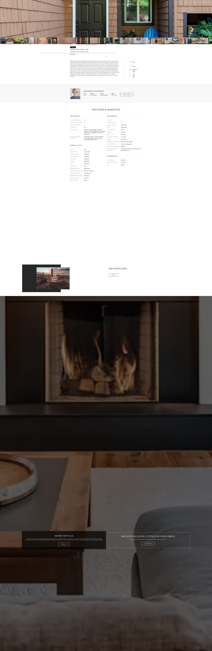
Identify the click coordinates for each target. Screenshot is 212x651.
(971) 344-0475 (93, 95)
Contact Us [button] (64, 544)
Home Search (131, 4)
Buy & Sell (124, 4)
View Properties (148, 543)
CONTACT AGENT (127, 94)
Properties (118, 4)
